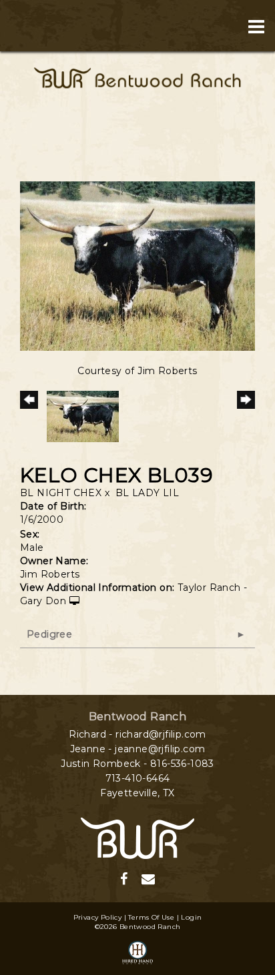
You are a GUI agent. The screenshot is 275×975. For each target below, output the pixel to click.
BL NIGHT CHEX (60, 493)
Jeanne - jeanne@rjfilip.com (138, 749)
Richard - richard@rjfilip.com (137, 734)
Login (191, 917)
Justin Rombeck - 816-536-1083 (137, 764)
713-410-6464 (137, 778)
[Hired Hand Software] (137, 953)
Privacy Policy (97, 917)
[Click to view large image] (137, 265)
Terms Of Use (151, 917)
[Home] (137, 837)
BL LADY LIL (147, 493)
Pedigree (49, 634)
